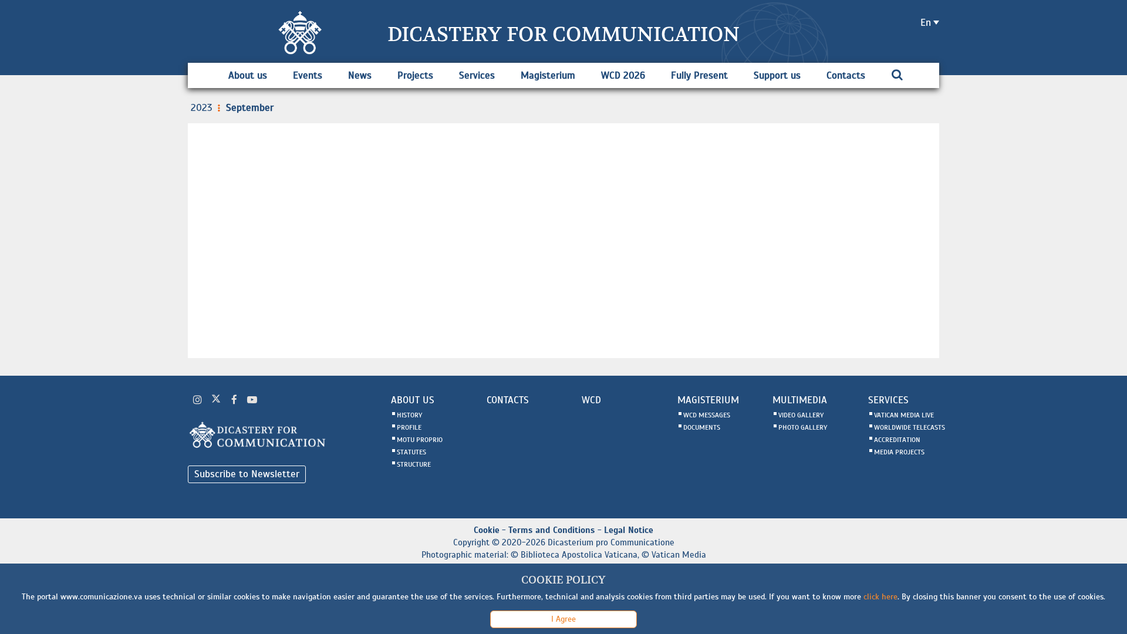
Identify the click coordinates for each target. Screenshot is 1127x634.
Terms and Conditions (551, 530)
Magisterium (548, 75)
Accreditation (897, 440)
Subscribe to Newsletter (246, 474)
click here (880, 597)
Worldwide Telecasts (909, 427)
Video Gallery (801, 415)
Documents (701, 427)
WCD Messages (706, 415)
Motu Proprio (420, 440)
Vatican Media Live (904, 415)
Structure (414, 464)
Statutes (411, 452)
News (360, 75)
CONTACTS (508, 400)
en (925, 22)
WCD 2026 (623, 75)
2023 (201, 108)
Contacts (845, 75)
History (409, 415)
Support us (777, 75)
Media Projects (899, 452)
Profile (409, 427)
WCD (591, 400)
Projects (415, 75)
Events (307, 75)
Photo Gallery (802, 427)
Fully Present (699, 75)
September (250, 108)
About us (247, 75)
